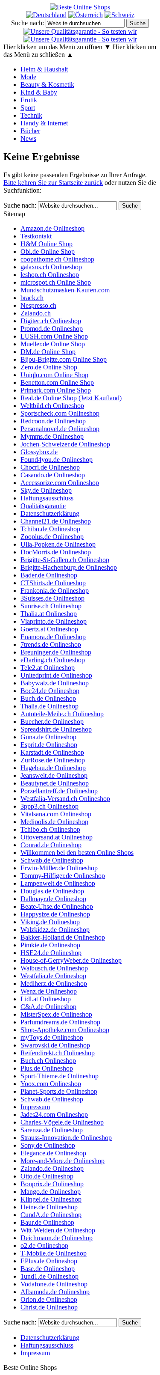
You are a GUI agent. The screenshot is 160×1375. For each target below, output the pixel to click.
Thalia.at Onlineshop (48, 613)
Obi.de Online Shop (47, 251)
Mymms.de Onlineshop (52, 436)
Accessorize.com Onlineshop (59, 482)
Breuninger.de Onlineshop (55, 652)
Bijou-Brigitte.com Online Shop (63, 359)
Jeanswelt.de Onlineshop (53, 775)
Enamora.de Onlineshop (53, 636)
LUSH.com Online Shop (54, 336)
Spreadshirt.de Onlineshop (56, 729)
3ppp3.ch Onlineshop (49, 806)
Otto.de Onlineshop (46, 1176)
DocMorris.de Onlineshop (55, 552)
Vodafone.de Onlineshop (53, 1284)
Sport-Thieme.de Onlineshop (59, 1076)
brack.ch (32, 297)
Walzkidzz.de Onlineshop (55, 929)
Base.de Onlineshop (47, 1268)
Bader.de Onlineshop (48, 575)
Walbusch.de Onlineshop (54, 968)
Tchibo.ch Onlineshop (50, 829)
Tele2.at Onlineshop (47, 667)
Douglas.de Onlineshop (52, 891)
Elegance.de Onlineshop (53, 1153)
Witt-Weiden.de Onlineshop (57, 1230)
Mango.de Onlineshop (50, 1191)
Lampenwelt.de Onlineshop (57, 883)
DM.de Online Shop (48, 351)
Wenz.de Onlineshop (48, 991)
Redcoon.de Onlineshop (53, 421)
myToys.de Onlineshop (51, 1037)
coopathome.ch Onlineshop (57, 259)
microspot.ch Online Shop (55, 282)
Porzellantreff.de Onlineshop (59, 791)
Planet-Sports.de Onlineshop (58, 1091)
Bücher (30, 130)
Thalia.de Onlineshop (49, 706)
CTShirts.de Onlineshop (53, 582)
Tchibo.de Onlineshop (50, 529)
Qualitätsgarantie (43, 505)
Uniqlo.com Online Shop (54, 374)
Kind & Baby (38, 92)
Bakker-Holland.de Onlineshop (62, 937)
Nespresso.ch (38, 305)
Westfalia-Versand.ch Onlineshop (65, 798)
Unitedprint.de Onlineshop (56, 675)
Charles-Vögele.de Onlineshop (62, 1122)
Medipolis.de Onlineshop (54, 821)
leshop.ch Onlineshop (49, 274)
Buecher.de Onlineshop (52, 721)
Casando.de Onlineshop (52, 475)
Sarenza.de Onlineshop (51, 1130)
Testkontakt (36, 236)
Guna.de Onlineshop (48, 737)
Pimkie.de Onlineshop (50, 945)
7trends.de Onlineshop (50, 644)
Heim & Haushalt (44, 69)
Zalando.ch (35, 313)
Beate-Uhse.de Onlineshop (56, 906)
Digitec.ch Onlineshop (50, 320)
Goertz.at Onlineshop (49, 629)
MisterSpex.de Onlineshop (56, 1014)
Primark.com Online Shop (55, 390)
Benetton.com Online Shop (57, 382)
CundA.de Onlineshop (50, 1214)
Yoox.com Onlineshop (50, 1083)
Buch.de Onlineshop (48, 698)
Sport (27, 107)
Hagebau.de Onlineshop (53, 767)
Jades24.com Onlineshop (54, 1114)
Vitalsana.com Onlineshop (55, 814)
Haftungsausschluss (46, 498)
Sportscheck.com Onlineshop (59, 413)
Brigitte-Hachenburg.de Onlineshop (68, 567)
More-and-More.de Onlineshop (62, 1160)
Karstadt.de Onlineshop (52, 752)
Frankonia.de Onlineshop (54, 590)
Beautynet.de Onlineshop (54, 783)
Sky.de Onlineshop (46, 490)
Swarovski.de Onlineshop (55, 1045)
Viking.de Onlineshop (50, 922)
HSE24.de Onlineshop (50, 952)
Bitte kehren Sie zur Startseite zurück (53, 182)
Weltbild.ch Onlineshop (52, 405)
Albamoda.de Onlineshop (55, 1291)
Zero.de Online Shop (48, 367)
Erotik (28, 100)
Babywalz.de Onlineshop (54, 683)
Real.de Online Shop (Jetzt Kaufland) (71, 398)
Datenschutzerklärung (49, 513)
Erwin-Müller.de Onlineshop (59, 868)
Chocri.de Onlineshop (50, 467)
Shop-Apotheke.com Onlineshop (64, 1029)
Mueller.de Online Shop (52, 344)
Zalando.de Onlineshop (52, 1168)
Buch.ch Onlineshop (48, 1060)
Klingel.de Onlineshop (50, 1199)
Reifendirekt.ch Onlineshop (57, 1053)
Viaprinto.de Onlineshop (53, 621)
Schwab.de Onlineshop (51, 860)
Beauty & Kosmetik (47, 84)
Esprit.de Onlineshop (48, 744)
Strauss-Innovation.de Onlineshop (66, 1137)
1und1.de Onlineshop (49, 1276)
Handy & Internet (44, 123)
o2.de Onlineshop (44, 1245)
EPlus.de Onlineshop (48, 1261)
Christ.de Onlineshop (49, 1307)
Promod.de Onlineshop (51, 328)
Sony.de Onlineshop (47, 1145)
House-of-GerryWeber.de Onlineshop (71, 960)
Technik (31, 115)
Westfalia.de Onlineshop (53, 975)
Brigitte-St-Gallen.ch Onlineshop (64, 559)
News (28, 138)
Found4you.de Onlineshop (56, 459)
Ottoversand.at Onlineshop (56, 837)
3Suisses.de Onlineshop (52, 598)
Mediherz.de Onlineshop (53, 983)
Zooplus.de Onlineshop (52, 536)
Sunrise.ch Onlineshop (50, 606)
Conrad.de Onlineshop (50, 844)
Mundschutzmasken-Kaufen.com (65, 290)
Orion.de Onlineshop (48, 1299)
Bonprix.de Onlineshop (52, 1184)
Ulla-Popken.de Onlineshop (58, 544)
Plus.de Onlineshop (46, 1068)
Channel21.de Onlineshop (55, 521)
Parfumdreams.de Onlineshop (60, 1022)
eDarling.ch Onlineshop (52, 660)
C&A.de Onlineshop (48, 1006)
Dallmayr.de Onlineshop (53, 898)
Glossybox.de (39, 451)
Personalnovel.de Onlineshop (59, 428)
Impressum (35, 1106)
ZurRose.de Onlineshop (52, 760)
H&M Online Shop (46, 243)
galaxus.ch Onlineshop (51, 267)
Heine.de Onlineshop (49, 1207)
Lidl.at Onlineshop (45, 999)
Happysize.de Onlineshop (55, 914)
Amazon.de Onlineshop (52, 228)
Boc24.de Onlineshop (49, 690)
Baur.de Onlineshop (47, 1222)
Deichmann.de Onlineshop (56, 1237)
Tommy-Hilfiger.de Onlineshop (62, 875)
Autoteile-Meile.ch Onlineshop (62, 713)
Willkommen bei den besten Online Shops (77, 852)
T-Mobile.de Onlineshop (53, 1253)
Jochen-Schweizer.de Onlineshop (65, 444)
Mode (28, 76)
